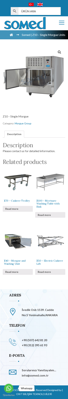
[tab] (14, 134)
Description (14, 134)
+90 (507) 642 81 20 (34, 340)
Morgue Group (23, 123)
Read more (11, 208)
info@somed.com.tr (35, 375)
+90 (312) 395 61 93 (34, 345)
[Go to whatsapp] (8, 388)
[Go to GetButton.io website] (9, 395)
